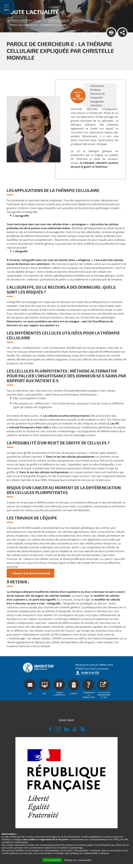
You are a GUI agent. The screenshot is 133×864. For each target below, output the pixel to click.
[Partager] (122, 32)
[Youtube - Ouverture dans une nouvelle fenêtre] (74, 730)
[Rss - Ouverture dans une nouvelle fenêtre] (82, 730)
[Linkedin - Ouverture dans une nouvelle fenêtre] (66, 730)
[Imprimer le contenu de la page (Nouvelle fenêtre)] (111, 32)
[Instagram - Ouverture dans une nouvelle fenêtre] (58, 730)
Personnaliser (52, 860)
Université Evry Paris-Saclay (24, 20)
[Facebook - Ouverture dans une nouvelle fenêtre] (50, 730)
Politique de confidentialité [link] (77, 860)
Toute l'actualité (58, 20)
